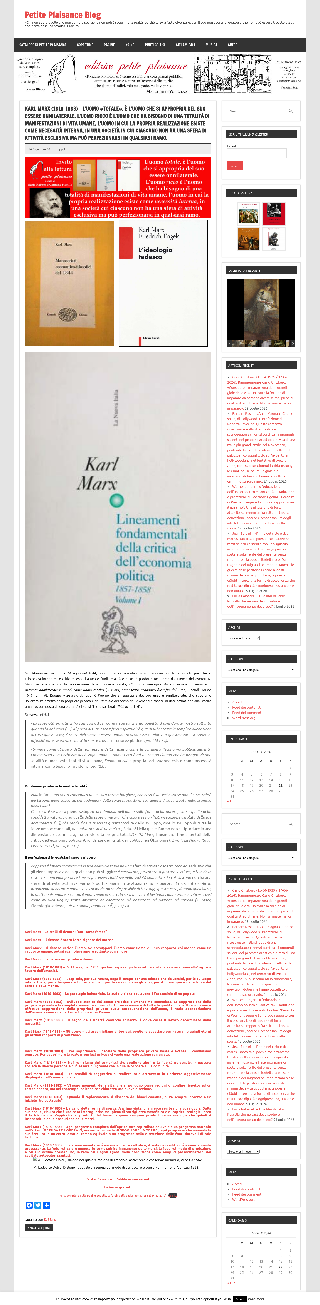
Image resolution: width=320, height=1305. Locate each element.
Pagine (109, 44)
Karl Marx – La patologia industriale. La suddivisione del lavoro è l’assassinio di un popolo (110, 993)
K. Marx (50, 1219)
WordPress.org (243, 717)
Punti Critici (155, 44)
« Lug (231, 801)
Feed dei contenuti (246, 707)
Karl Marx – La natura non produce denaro (59, 959)
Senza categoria (39, 1227)
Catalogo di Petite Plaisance (42, 44)
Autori (233, 44)
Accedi (237, 702)
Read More (256, 1299)
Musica (211, 44)
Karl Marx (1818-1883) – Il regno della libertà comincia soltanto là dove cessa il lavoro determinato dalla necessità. (118, 1021)
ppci (62, 149)
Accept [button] (240, 1299)
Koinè (129, 44)
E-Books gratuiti (118, 1187)
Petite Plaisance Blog (63, 14)
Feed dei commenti (247, 712)
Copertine (85, 44)
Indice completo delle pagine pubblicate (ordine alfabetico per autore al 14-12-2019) (112, 1195)
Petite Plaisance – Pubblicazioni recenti (118, 1179)
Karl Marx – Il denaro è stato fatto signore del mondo (69, 939)
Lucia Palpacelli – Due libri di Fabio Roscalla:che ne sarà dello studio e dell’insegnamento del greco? (256, 601)
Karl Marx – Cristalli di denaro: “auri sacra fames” (66, 931)
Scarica (172, 1195)
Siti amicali (185, 44)
